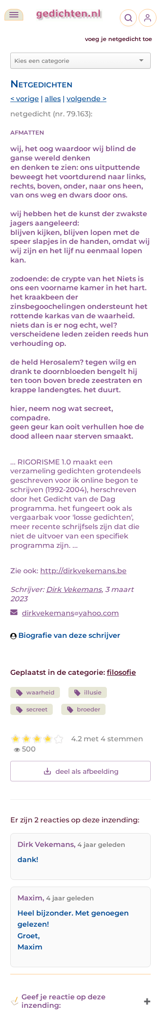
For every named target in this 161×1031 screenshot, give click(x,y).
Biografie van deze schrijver (68, 635)
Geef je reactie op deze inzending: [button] (63, 1001)
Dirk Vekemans (74, 589)
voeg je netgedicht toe (118, 39)
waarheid (40, 692)
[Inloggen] (148, 18)
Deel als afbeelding (87, 771)
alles (53, 98)
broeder (88, 709)
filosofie (121, 672)
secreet (36, 709)
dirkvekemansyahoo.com (70, 613)
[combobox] (75, 61)
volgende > (86, 98)
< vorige (24, 98)
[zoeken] (128, 17)
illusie (93, 692)
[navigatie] (13, 15)
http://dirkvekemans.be (83, 571)
